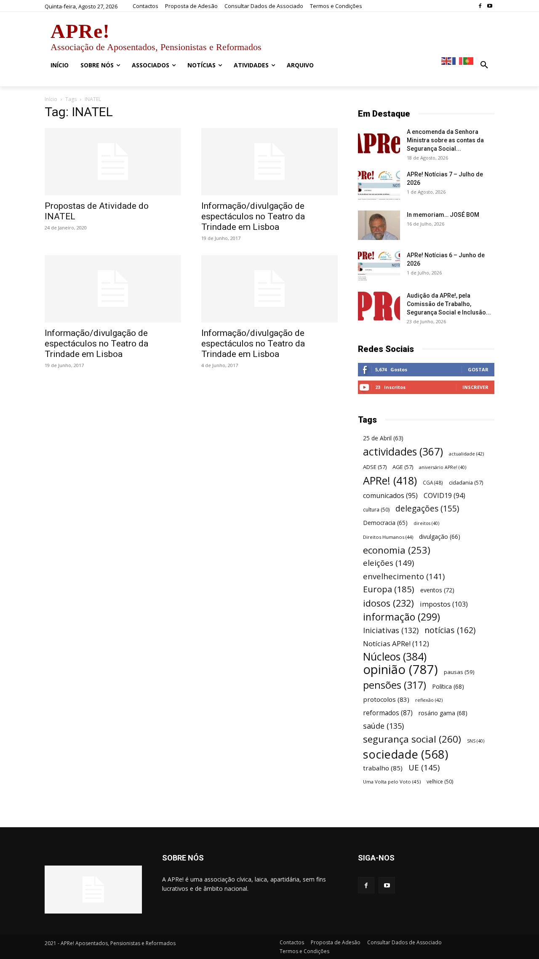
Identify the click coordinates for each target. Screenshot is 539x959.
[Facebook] (480, 6)
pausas (459, 672)
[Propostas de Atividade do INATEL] (113, 161)
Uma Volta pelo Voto (392, 781)
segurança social (412, 739)
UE (424, 767)
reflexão (429, 700)
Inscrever (475, 387)
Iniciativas (391, 630)
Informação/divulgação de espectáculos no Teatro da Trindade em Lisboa (253, 216)
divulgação (439, 537)
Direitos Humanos (388, 537)
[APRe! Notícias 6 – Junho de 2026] (379, 265)
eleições (388, 563)
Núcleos (395, 656)
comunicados (390, 495)
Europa (388, 589)
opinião (400, 669)
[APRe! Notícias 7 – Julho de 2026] (379, 185)
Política (448, 686)
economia (396, 550)
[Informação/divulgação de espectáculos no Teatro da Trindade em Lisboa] (269, 161)
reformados (388, 713)
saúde (383, 726)
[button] (484, 65)
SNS (475, 741)
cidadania (466, 482)
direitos (426, 523)
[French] (457, 60)
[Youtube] (489, 6)
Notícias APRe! (396, 643)
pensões (394, 685)
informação (401, 617)
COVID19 (444, 495)
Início (51, 99)
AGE (402, 467)
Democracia (385, 523)
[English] (446, 60)
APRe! (390, 480)
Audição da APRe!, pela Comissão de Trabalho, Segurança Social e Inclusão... (449, 304)
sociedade (405, 754)
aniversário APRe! (442, 467)
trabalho (383, 768)
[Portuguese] (468, 60)
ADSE (375, 467)
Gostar (478, 369)
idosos (388, 603)
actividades (403, 451)
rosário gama (443, 713)
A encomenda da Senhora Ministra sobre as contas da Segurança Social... (445, 140)
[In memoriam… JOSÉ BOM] (379, 225)
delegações (427, 508)
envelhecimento (404, 576)
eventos (437, 590)
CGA (433, 482)
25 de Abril (383, 438)
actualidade (466, 453)
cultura (376, 509)
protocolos (386, 699)
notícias (449, 630)
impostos (444, 603)
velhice (440, 781)
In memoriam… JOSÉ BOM (443, 214)
